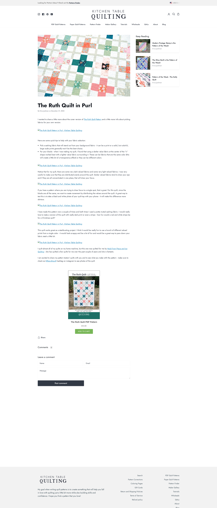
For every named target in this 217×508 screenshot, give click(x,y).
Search (140, 475)
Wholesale (175, 495)
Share (43, 337)
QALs (177, 499)
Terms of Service (136, 495)
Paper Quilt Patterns (171, 479)
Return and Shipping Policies (132, 491)
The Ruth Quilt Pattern (92, 119)
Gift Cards (139, 487)
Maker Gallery (174, 487)
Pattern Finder (174, 483)
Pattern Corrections (135, 479)
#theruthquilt (51, 261)
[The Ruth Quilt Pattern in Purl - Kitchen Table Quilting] (60, 130)
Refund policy (137, 499)
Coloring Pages (137, 483)
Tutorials (176, 491)
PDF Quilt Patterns (172, 475)
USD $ (175, 3)
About (177, 503)
